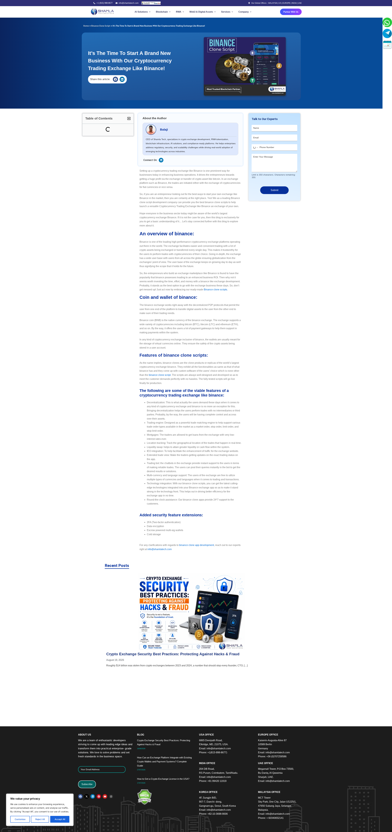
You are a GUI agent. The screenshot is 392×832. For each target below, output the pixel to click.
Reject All (40, 819)
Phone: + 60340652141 (271, 818)
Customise (20, 819)
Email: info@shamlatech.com (215, 748)
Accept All (60, 819)
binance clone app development (196, 545)
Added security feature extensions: (111, 158)
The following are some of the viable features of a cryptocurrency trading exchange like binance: (112, 148)
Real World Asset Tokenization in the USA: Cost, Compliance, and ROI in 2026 (236, 620)
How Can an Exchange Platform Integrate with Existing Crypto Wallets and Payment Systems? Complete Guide (110, 176)
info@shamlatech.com (129, 3)
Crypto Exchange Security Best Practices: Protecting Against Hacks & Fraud (111, 165)
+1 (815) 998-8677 (104, 3)
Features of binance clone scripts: (110, 139)
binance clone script (160, 375)
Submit (273, 190)
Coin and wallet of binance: (106, 134)
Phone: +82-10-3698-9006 (213, 814)
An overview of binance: (101, 128)
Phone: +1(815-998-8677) (213, 752)
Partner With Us (290, 12)
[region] (40, 810)
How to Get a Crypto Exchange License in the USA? (111, 188)
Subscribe (86, 784)
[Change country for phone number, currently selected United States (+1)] (254, 147)
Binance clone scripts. (216, 289)
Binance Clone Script (100, 25)
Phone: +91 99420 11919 (212, 781)
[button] (115, 79)
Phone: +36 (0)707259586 (272, 756)
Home (86, 25)
